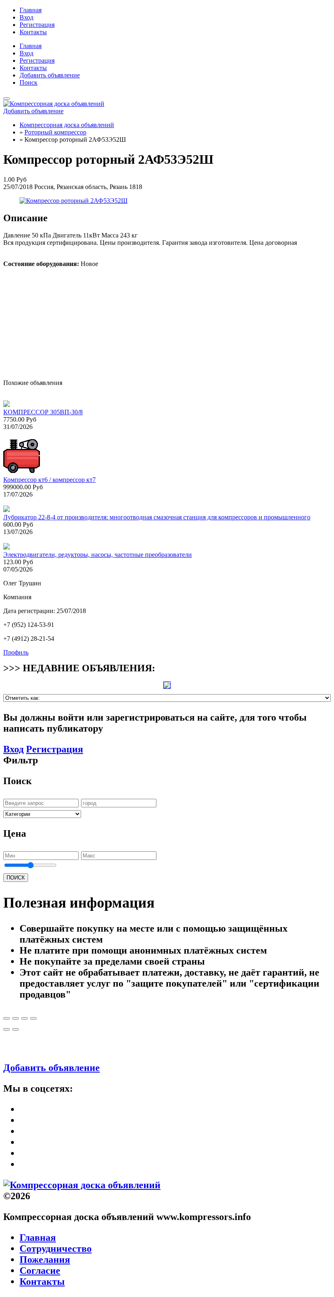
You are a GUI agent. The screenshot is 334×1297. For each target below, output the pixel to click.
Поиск (28, 82)
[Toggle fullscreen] (24, 1018)
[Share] (15, 1018)
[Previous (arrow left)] (6, 1029)
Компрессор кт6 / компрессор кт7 (49, 479)
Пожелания (45, 1259)
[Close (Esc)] (6, 1018)
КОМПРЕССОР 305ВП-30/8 (43, 412)
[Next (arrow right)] (15, 1029)
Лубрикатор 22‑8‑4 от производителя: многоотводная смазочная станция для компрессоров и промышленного (156, 517)
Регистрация (37, 24)
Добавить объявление (50, 75)
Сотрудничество (56, 1248)
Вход (26, 17)
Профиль (16, 652)
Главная (31, 10)
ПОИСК (16, 878)
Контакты (33, 32)
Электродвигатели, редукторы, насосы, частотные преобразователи (97, 554)
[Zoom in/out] (33, 1018)
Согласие (40, 1270)
